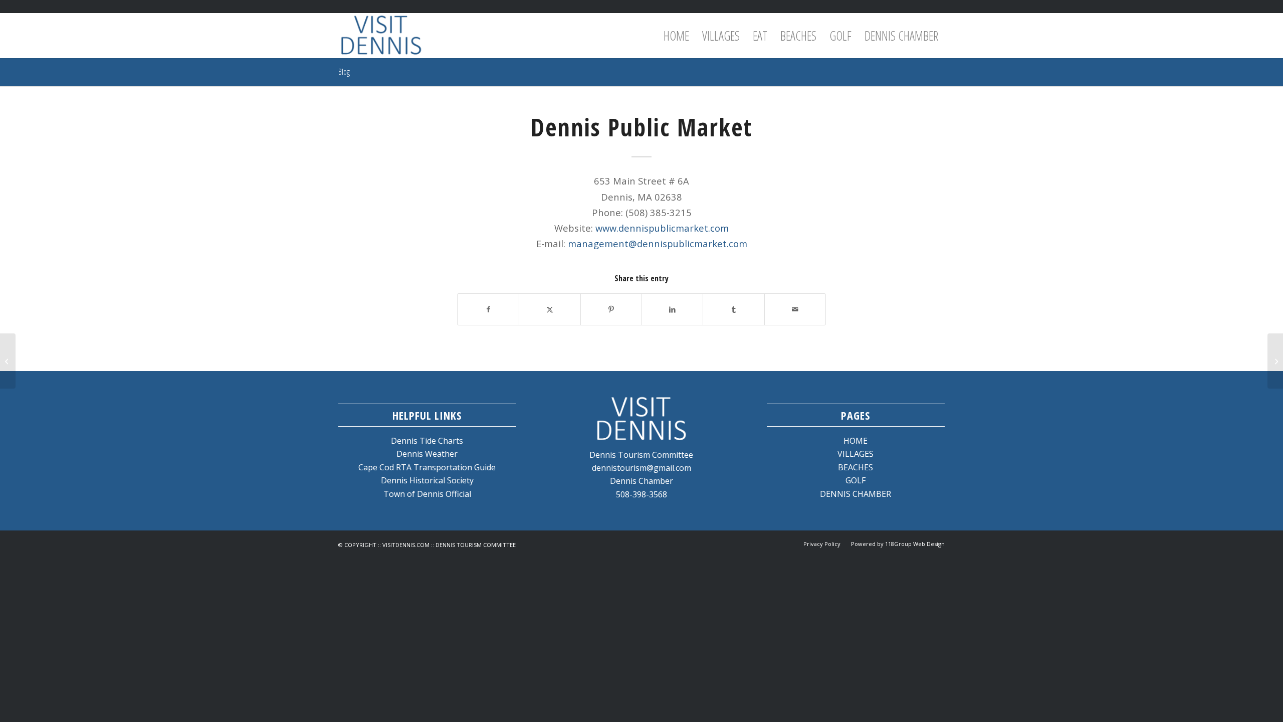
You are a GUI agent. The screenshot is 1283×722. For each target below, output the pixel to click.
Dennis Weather (427, 453)
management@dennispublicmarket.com (657, 243)
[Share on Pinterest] (611, 309)
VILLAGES (855, 453)
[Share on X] (549, 309)
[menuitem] (676, 35)
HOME (855, 440)
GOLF (855, 480)
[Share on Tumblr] (733, 309)
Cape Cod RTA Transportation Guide (427, 467)
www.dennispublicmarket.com (662, 228)
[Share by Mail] (795, 309)
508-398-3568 (641, 494)
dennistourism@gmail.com (641, 467)
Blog (344, 71)
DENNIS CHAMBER (855, 493)
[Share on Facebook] (488, 309)
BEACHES (855, 467)
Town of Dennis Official (427, 493)
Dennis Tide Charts (427, 440)
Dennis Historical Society (427, 480)
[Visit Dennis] (381, 35)
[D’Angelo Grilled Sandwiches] (8, 361)
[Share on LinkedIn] (672, 309)
